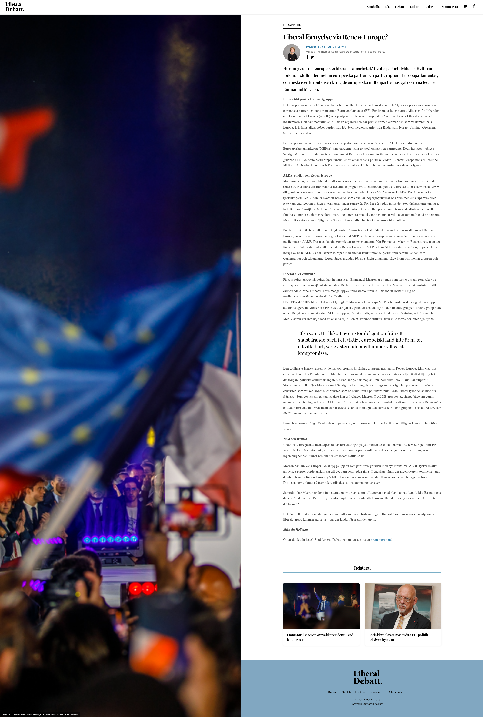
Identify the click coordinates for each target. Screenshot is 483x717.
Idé (387, 7)
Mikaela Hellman (320, 47)
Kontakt (333, 692)
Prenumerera (449, 7)
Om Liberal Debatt (353, 692)
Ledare (429, 7)
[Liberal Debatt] (14, 9)
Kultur (414, 7)
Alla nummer (397, 692)
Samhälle (373, 7)
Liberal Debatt (366, 699)
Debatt (399, 7)
